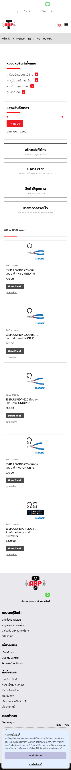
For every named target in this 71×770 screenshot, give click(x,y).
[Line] (47, 4)
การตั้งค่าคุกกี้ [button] (35, 764)
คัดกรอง (14, 123)
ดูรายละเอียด (11, 292)
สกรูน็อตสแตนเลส (18, 86)
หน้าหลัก (6, 39)
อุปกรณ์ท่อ (13, 92)
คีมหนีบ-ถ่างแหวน (12, 265)
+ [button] (36, 74)
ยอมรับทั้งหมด (35, 755)
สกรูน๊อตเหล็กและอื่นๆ (20, 80)
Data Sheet (14, 286)
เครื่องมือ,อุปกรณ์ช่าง (20, 74)
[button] (66, 25)
